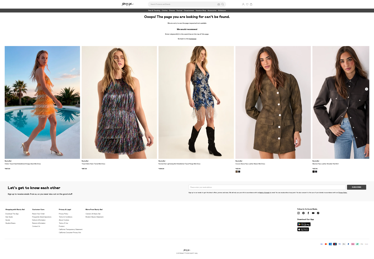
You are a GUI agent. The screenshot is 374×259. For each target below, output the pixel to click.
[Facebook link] (308, 213)
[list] (187, 110)
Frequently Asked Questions (41, 217)
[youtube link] (313, 213)
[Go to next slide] (366, 89)
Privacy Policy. (343, 192)
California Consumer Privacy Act (70, 232)
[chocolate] (313, 172)
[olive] (237, 172)
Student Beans (10, 223)
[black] (239, 172)
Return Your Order (38, 214)
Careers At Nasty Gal (93, 214)
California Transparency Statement (70, 229)
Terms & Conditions (65, 217)
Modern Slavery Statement (94, 217)
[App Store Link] (304, 226)
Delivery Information (38, 220)
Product (61, 226)
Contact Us (36, 226)
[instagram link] (298, 213)
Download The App (12, 214)
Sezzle (7, 220)
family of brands (264, 192)
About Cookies (64, 220)
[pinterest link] (303, 213)
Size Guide (9, 217)
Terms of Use (63, 223)
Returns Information (38, 223)
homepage (192, 39)
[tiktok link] (318, 213)
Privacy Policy (63, 214)
